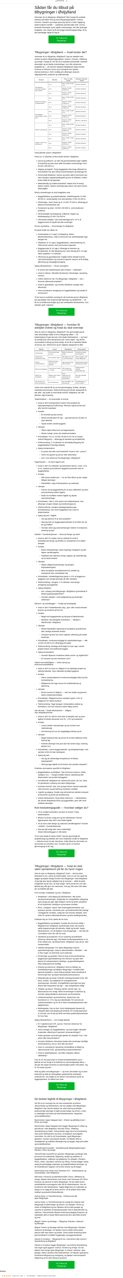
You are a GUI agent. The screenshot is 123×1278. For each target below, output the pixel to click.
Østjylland (3, 1271)
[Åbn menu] (67, 1)
